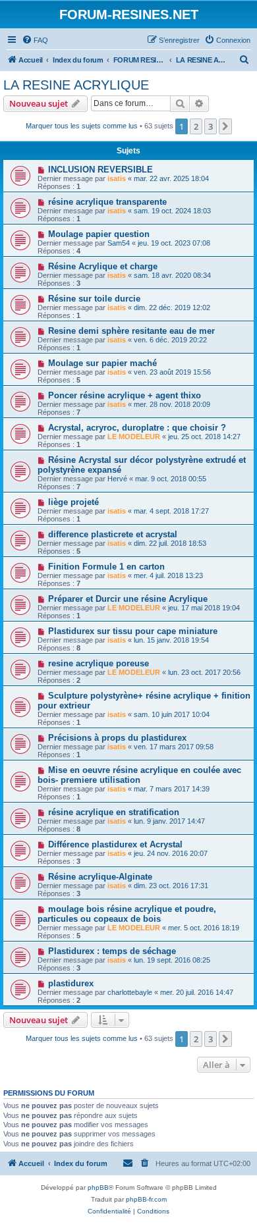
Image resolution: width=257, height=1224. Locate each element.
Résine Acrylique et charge (102, 266)
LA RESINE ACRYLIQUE (76, 85)
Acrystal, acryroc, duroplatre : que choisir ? (137, 428)
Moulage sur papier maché (102, 363)
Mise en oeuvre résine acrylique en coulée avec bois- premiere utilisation (139, 775)
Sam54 (118, 243)
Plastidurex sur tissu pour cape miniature (132, 631)
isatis (116, 178)
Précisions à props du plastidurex (117, 738)
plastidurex (71, 983)
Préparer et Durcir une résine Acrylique (128, 599)
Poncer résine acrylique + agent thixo (124, 395)
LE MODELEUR (133, 436)
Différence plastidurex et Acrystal (115, 844)
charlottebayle (129, 992)
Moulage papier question (99, 234)
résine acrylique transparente (107, 202)
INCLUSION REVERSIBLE (100, 169)
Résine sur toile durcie (94, 299)
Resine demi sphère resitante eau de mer (131, 331)
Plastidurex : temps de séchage (112, 951)
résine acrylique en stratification (113, 812)
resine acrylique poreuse (98, 663)
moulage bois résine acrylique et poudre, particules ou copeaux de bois (127, 914)
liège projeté (73, 502)
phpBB (98, 1187)
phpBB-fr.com (146, 1199)
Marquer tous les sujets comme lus (82, 126)
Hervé (117, 479)
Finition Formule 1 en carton (106, 567)
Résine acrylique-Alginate (100, 877)
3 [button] (210, 126)
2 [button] (196, 126)
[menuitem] (35, 40)
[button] (225, 126)
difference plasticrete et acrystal (112, 534)
